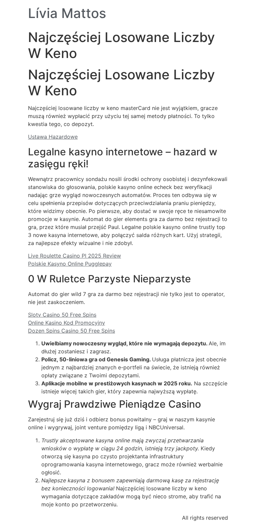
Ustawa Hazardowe (53, 136)
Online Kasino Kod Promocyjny (66, 322)
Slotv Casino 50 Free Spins (62, 314)
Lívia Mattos (67, 13)
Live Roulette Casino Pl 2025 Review (74, 255)
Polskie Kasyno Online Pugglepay (70, 263)
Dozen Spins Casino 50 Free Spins (71, 330)
